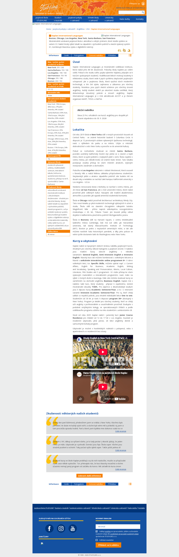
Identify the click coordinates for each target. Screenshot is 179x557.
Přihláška (112, 55)
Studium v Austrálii (58, 19)
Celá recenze (120, 431)
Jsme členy (43, 536)
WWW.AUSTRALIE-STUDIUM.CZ (130, 7)
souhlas (108, 531)
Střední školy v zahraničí (93, 19)
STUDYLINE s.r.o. (95, 555)
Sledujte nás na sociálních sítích (54, 518)
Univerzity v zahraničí (109, 19)
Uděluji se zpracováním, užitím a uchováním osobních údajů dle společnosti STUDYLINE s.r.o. (117, 534)
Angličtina (80, 29)
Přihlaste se (134, 3)
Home (48, 29)
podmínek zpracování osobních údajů (124, 534)
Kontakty (139, 19)
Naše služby (125, 19)
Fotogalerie (79, 55)
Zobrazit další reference (89, 475)
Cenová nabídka (96, 55)
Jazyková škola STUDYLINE (42, 19)
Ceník (66, 55)
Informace (54, 55)
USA (88, 29)
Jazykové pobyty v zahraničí (75, 19)
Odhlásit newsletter (106, 540)
